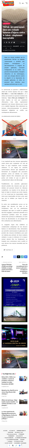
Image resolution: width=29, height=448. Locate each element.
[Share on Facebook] (7, 42)
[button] (20, 3)
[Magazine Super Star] (8, 3)
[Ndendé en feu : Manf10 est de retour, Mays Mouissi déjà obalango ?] (23, 391)
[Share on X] (9, 42)
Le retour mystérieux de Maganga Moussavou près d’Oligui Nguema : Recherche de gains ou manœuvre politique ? (9, 415)
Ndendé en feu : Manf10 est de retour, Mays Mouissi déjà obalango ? (10, 392)
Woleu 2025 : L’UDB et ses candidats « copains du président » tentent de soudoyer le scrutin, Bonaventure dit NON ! (8, 380)
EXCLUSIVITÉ (7, 23)
